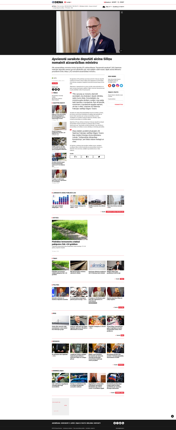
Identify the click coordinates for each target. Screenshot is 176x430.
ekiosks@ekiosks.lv (120, 428)
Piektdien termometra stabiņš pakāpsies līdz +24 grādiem (66, 242)
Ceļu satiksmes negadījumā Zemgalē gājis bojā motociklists (60, 385)
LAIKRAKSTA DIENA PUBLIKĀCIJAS (64, 193)
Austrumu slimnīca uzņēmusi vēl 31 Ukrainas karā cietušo (97, 272)
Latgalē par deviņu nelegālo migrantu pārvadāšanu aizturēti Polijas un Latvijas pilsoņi (78, 357)
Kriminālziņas (58, 371)
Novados (56, 341)
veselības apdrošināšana (59, 407)
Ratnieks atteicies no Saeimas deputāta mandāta (60, 298)
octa (65, 405)
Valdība (53, 97)
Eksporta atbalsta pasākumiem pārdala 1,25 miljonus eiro (58, 133)
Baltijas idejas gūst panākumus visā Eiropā (113, 272)
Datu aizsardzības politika (79, 428)
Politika (54, 83)
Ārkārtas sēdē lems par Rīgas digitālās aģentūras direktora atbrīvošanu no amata (78, 328)
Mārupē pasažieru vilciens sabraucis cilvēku (77, 272)
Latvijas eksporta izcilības (58, 7)
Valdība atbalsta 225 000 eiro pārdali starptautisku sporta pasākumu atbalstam (59, 148)
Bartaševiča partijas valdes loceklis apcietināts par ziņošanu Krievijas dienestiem (114, 386)
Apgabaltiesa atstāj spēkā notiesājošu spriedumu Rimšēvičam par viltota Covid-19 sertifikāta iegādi (96, 386)
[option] (88, 33)
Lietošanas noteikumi (67, 428)
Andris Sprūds (55, 100)
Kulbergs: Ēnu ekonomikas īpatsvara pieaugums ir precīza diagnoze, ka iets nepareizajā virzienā (59, 116)
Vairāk (103, 211)
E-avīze (72, 423)
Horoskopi (65, 423)
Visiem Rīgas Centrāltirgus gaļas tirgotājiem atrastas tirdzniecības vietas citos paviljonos (115, 329)
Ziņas (55, 258)
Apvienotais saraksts (57, 98)
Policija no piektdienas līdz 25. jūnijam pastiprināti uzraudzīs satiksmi (78, 385)
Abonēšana (56, 423)
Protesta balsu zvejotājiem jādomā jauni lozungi (78, 298)
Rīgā (54, 313)
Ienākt (122, 2)
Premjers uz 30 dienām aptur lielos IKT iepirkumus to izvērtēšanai (59, 180)
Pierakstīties (119, 104)
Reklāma (90, 423)
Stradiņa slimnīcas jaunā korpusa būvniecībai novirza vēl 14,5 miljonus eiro (58, 164)
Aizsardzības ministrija (57, 95)
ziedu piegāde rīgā (56, 402)
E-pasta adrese (111, 99)
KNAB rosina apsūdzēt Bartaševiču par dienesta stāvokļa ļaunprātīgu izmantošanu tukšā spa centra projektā (96, 357)
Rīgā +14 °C (109, 6)
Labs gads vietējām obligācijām (57, 206)
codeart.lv (92, 428)
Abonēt (114, 2)
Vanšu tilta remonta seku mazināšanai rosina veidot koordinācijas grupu (59, 328)
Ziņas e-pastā (80, 423)
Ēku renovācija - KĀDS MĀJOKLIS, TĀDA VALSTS (68, 6)
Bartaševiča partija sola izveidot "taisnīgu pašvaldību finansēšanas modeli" (115, 356)
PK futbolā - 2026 (69, 7)
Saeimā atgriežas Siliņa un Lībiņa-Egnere (114, 298)
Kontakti (97, 423)
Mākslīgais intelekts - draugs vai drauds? (88, 6)
